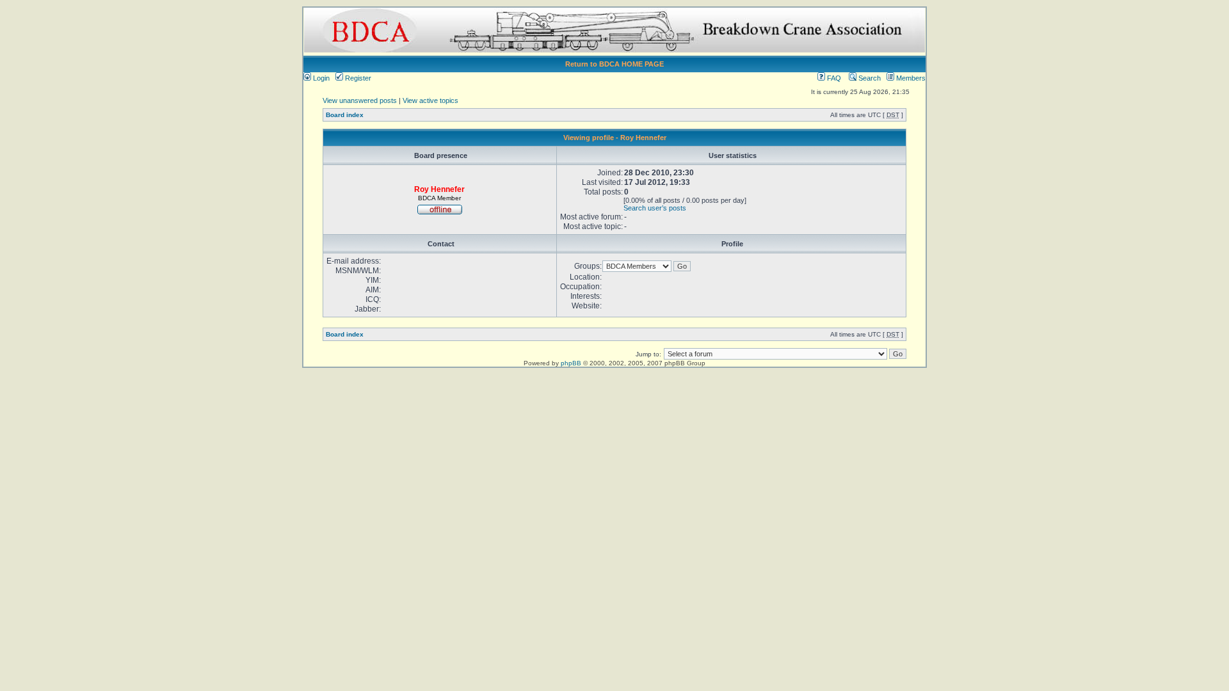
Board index (345, 114)
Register (357, 78)
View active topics (430, 100)
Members (910, 78)
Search (868, 78)
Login (320, 78)
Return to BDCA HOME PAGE (614, 64)
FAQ (833, 78)
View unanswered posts (360, 100)
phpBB (571, 363)
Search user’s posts (654, 208)
